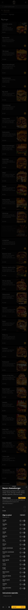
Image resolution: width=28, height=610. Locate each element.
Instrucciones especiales (10, 593)
